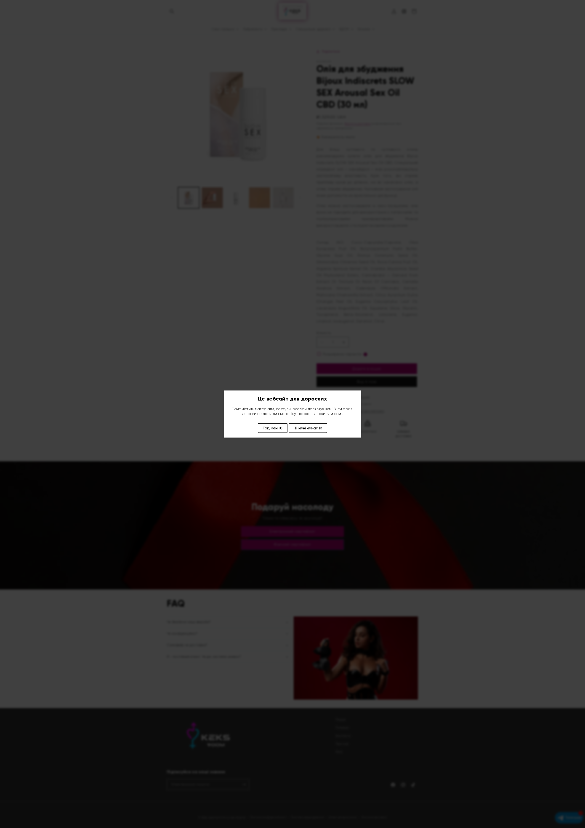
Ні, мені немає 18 (308, 428)
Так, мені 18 (272, 428)
